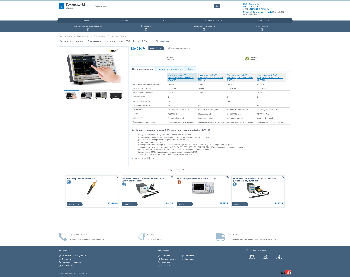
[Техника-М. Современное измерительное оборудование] (72, 6)
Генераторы (113, 36)
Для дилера (189, 256)
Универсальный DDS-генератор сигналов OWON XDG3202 (270, 77)
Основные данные (142, 69)
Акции (125, 20)
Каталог (71, 36)
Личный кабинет (167, 266)
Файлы (191, 69)
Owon (123, 36)
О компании (165, 256)
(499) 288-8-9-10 (251, 3)
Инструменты (262, 26)
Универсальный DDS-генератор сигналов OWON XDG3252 (181, 77)
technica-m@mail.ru (259, 8)
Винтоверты (146, 26)
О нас (164, 20)
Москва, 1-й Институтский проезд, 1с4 (258, 12)
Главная (85, 20)
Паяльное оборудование (204, 26)
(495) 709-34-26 (251, 6)
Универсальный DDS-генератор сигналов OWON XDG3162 (240, 77)
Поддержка (260, 20)
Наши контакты (78, 234)
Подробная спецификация (170, 69)
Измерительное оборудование (88, 26)
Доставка (233, 234)
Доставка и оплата (212, 20)
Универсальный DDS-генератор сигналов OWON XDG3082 (210, 77)
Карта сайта (189, 259)
